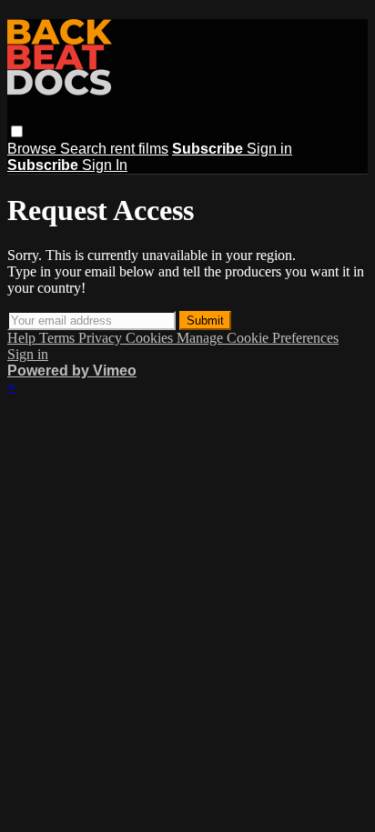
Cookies (151, 338)
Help (23, 338)
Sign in (269, 148)
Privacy (102, 338)
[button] (17, 131)
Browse (33, 148)
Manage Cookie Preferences (258, 338)
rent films (139, 148)
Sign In (104, 165)
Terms (58, 338)
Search (85, 148)
